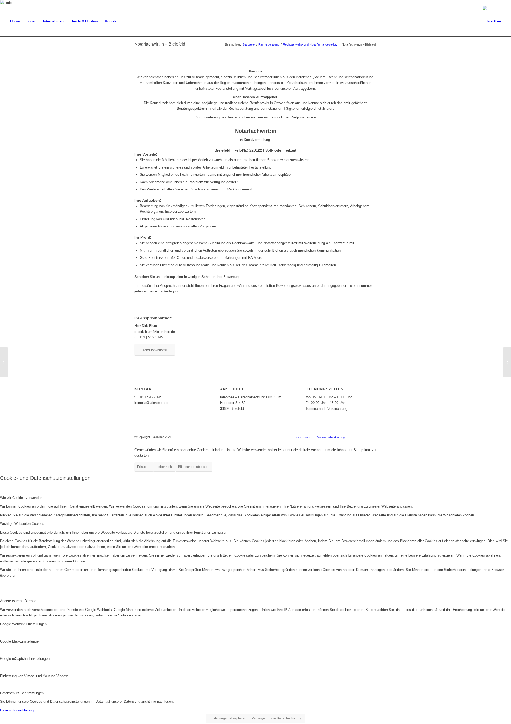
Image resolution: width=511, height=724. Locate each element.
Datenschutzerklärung (17, 710)
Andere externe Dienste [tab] (18, 601)
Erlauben (143, 467)
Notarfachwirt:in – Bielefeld (159, 44)
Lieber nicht (164, 467)
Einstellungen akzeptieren (227, 718)
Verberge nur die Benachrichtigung (277, 718)
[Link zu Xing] (365, 437)
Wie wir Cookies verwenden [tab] (21, 498)
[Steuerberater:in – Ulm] (4, 362)
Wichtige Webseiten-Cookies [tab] (22, 524)
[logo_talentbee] (492, 21)
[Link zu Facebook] (357, 437)
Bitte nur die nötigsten (193, 467)
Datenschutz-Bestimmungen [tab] (22, 693)
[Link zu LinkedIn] (373, 437)
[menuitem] (15, 21)
